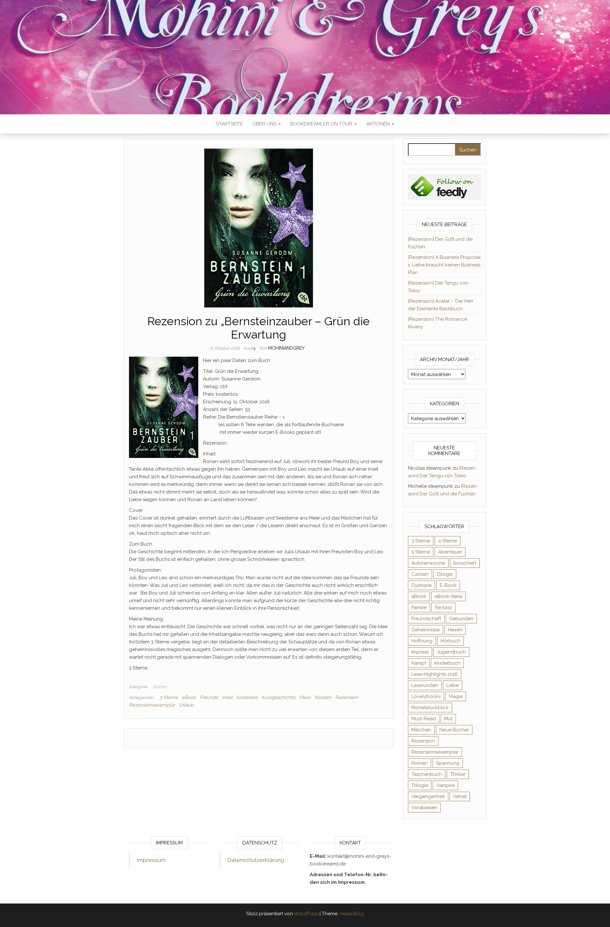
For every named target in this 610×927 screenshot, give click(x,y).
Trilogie (419, 785)
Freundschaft (426, 618)
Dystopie (421, 585)
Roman (419, 763)
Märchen (421, 730)
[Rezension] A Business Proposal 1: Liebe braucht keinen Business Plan (444, 264)
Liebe (452, 685)
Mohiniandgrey (286, 348)
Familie (419, 607)
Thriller (457, 774)
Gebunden (461, 618)
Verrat (459, 796)
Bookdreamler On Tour (322, 124)
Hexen (455, 630)
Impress (420, 652)
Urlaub (186, 705)
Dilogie (445, 574)
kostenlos (247, 697)
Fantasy (443, 607)
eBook (189, 697)
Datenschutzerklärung (255, 860)
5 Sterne (420, 552)
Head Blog (352, 914)
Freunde (209, 697)
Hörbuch (450, 641)
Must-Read (423, 719)
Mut (448, 719)
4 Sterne (447, 541)
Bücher (160, 686)
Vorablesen (424, 807)
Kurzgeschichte (278, 697)
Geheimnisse (425, 630)
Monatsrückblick (430, 707)
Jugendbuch (451, 652)
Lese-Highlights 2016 (434, 674)
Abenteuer (450, 552)
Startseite (229, 124)
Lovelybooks (426, 696)
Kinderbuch (447, 663)
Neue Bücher (454, 730)
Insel (227, 697)
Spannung (447, 763)
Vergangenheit (428, 796)
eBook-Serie (448, 596)
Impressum (151, 860)
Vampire (445, 785)
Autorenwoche (428, 563)
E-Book (448, 585)
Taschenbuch (426, 774)
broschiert (464, 563)
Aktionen (378, 124)
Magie (456, 696)
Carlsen (420, 574)
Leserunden (424, 685)
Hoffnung (421, 641)
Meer (305, 697)
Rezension (346, 697)
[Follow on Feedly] (444, 187)
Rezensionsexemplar (152, 705)
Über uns (265, 124)
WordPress (306, 914)
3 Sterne (168, 697)
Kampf (418, 663)
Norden (323, 697)
